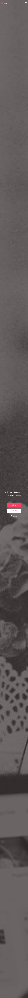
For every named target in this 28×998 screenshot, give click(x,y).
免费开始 (14, 505)
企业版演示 (14, 511)
